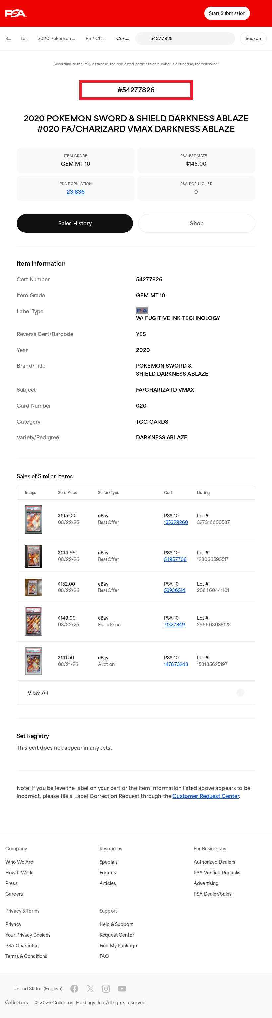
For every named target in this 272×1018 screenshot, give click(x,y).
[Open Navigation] (262, 13)
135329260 (176, 522)
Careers (14, 894)
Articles (108, 883)
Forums (108, 872)
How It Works (20, 872)
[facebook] (74, 989)
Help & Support (116, 924)
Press (11, 883)
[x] (90, 989)
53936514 (174, 590)
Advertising (206, 883)
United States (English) (37, 988)
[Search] (142, 38)
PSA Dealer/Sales (213, 894)
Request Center (117, 935)
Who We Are (19, 862)
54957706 (175, 559)
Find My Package (118, 945)
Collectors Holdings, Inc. (78, 1002)
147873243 (176, 664)
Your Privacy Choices (28, 935)
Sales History (75, 223)
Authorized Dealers (214, 862)
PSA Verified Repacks (217, 872)
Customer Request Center (205, 796)
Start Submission (227, 13)
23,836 (76, 192)
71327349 (174, 624)
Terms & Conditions (26, 956)
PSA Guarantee (22, 945)
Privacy (13, 924)
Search (253, 38)
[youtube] (122, 989)
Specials (109, 862)
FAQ (104, 956)
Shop (197, 223)
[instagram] (106, 989)
